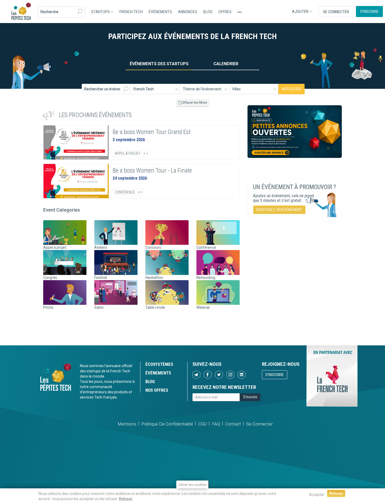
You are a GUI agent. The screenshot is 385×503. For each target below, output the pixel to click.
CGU (202, 424)
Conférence (125, 192)
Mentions (127, 424)
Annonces (187, 12)
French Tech (131, 12)
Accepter (316, 495)
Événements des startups (159, 63)
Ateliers (100, 247)
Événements (160, 12)
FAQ (216, 424)
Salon (99, 307)
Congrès (50, 277)
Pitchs (48, 307)
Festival (100, 277)
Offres (225, 12)
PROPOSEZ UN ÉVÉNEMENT (279, 210)
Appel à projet (127, 153)
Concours (153, 247)
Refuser (126, 499)
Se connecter (336, 12)
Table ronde (155, 307)
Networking (205, 277)
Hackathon (154, 277)
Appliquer (291, 89)
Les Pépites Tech (21, 12)
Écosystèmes (159, 364)
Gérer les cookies (193, 485)
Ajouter (300, 11)
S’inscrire (369, 11)
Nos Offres (156, 390)
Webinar (203, 307)
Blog (207, 12)
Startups (101, 12)
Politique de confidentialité (167, 424)
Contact (233, 424)
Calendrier (225, 63)
